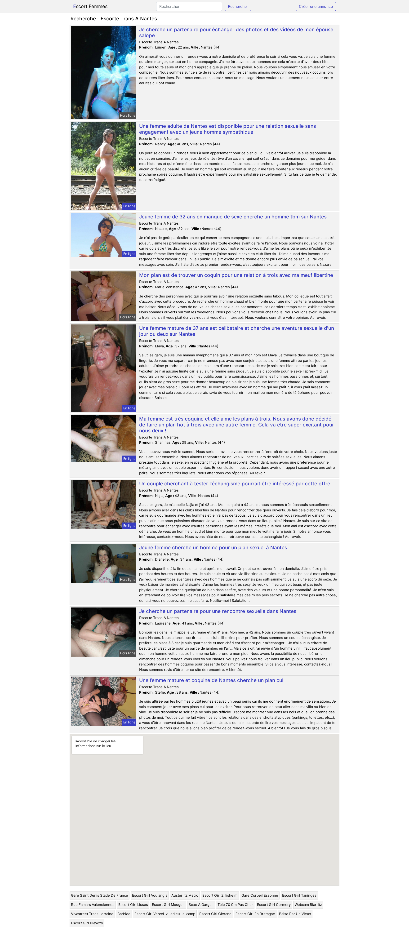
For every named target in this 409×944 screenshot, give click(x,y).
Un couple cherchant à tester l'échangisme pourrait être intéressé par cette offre (234, 484)
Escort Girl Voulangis (149, 895)
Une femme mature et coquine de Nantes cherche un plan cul (211, 680)
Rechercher (238, 6)
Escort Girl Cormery (274, 904)
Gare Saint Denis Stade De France (99, 895)
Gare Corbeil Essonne (259, 895)
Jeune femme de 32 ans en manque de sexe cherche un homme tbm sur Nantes (233, 217)
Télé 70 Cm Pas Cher (235, 904)
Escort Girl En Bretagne (255, 914)
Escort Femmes (90, 6)
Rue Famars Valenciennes (92, 904)
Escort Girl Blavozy (87, 923)
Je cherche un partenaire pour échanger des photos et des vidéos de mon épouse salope (236, 32)
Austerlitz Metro (184, 895)
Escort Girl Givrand (215, 914)
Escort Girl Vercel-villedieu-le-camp (164, 914)
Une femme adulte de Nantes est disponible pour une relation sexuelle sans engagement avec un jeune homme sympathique (227, 129)
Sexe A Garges (201, 904)
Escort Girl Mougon (168, 904)
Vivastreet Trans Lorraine (92, 914)
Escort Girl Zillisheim (219, 895)
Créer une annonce (316, 6)
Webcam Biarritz (308, 904)
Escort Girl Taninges (299, 895)
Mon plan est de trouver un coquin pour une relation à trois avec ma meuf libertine (236, 275)
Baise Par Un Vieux (295, 914)
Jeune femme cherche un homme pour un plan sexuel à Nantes (213, 547)
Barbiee (123, 914)
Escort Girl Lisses (133, 904)
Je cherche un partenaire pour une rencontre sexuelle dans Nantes (217, 611)
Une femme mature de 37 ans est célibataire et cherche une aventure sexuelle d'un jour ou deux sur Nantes (236, 331)
